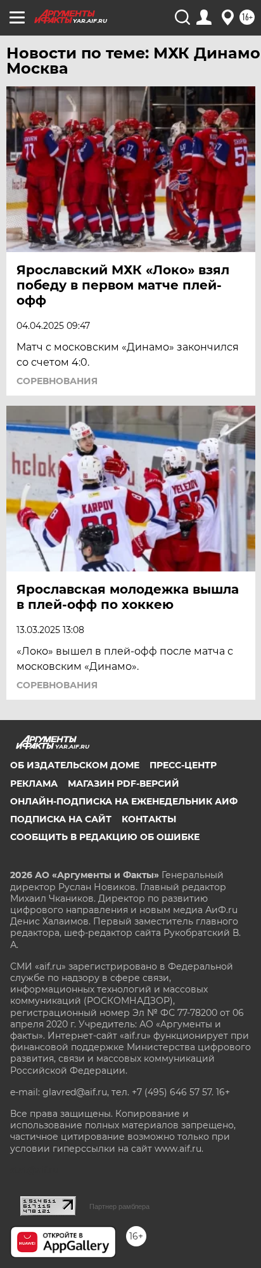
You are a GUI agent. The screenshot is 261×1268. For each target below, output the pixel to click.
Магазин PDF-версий (123, 783)
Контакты (149, 819)
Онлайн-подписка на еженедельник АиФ (124, 801)
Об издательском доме (74, 765)
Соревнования (57, 381)
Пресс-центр (183, 765)
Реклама (34, 783)
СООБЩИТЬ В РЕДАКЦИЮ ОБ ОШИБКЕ (105, 837)
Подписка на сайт (60, 819)
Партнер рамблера (119, 1206)
